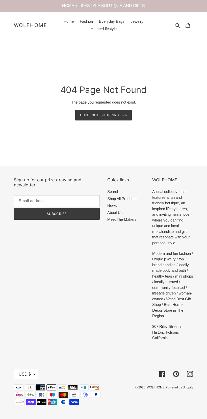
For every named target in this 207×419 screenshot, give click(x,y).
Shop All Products (122, 198)
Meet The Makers (122, 219)
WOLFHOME (30, 25)
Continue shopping (100, 115)
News (112, 205)
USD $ (25, 374)
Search (113, 191)
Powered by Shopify (179, 387)
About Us (115, 212)
